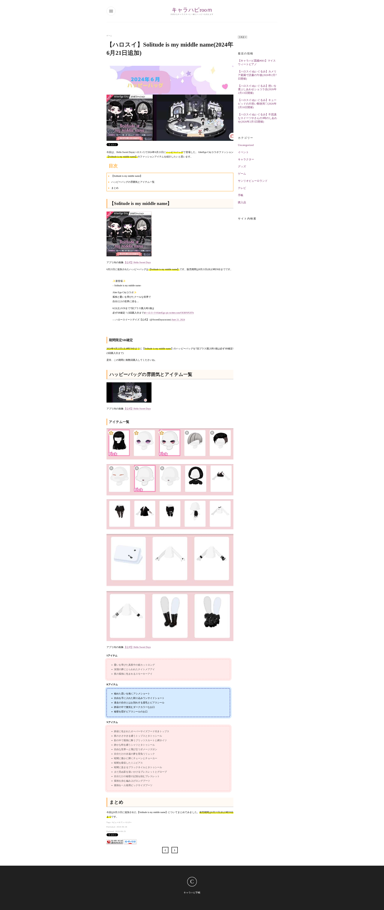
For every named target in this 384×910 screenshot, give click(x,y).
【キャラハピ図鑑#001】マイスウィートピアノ (257, 62)
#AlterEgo (160, 312)
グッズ (242, 166)
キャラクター (246, 159)
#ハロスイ (150, 312)
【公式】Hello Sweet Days (137, 262)
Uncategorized (246, 145)
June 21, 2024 (178, 319)
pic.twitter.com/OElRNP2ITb (180, 312)
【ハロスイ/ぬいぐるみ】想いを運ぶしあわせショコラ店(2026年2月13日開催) (257, 89)
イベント (243, 152)
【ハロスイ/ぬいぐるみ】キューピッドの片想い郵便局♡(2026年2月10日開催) (257, 104)
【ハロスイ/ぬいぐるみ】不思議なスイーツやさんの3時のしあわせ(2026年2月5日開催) (257, 118)
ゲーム (109, 36)
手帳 (240, 195)
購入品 (242, 202)
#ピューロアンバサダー (122, 822)
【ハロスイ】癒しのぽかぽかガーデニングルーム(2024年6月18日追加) (174, 850)
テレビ (242, 188)
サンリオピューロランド (253, 180)
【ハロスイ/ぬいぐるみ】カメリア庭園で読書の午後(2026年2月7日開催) (257, 75)
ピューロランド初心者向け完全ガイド (165, 850)
